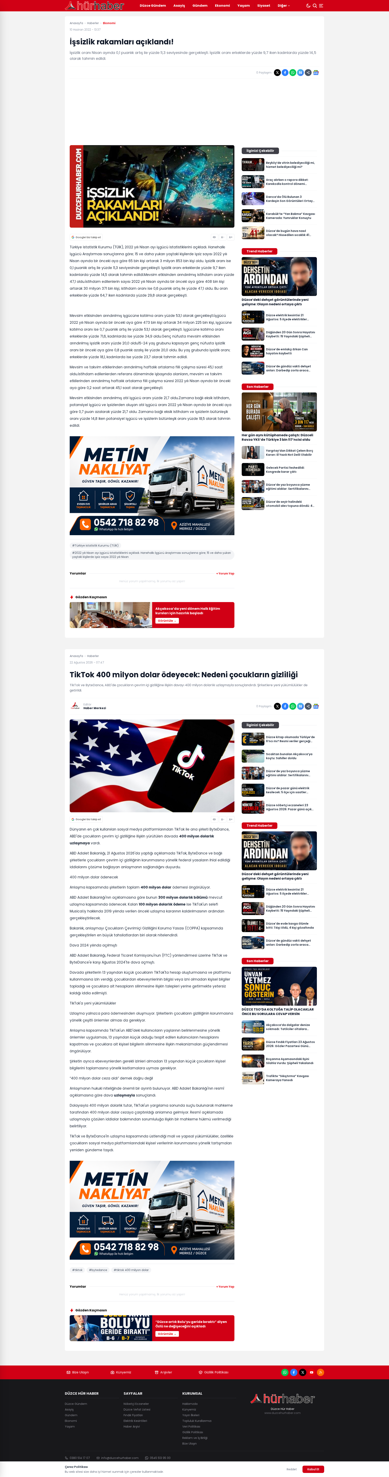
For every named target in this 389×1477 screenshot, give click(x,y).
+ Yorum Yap (225, 573)
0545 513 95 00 (160, 1458)
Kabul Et (313, 1469)
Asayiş (179, 5)
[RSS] (320, 1372)
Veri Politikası (191, 1426)
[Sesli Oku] (214, 237)
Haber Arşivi (132, 1426)
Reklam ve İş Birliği (194, 1438)
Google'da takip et (88, 237)
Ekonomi (222, 5)
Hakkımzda (190, 1404)
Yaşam (243, 5)
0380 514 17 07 (80, 1458)
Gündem (199, 5)
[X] (302, 1372)
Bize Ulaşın (80, 1372)
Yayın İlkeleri (190, 1415)
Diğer (282, 5)
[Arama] (314, 5)
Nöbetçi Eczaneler (136, 1404)
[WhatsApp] (285, 1372)
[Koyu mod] (308, 5)
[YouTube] (311, 1372)
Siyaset (263, 5)
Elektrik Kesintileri (135, 1421)
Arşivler (166, 1372)
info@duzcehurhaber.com (120, 1458)
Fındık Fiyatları (133, 1415)
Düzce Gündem (153, 5)
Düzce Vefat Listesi (137, 1409)
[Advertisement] (194, 112)
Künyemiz (123, 1372)
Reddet (292, 1469)
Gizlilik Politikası (216, 1372)
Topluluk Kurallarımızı (197, 1421)
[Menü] (321, 5)
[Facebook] (293, 1372)
